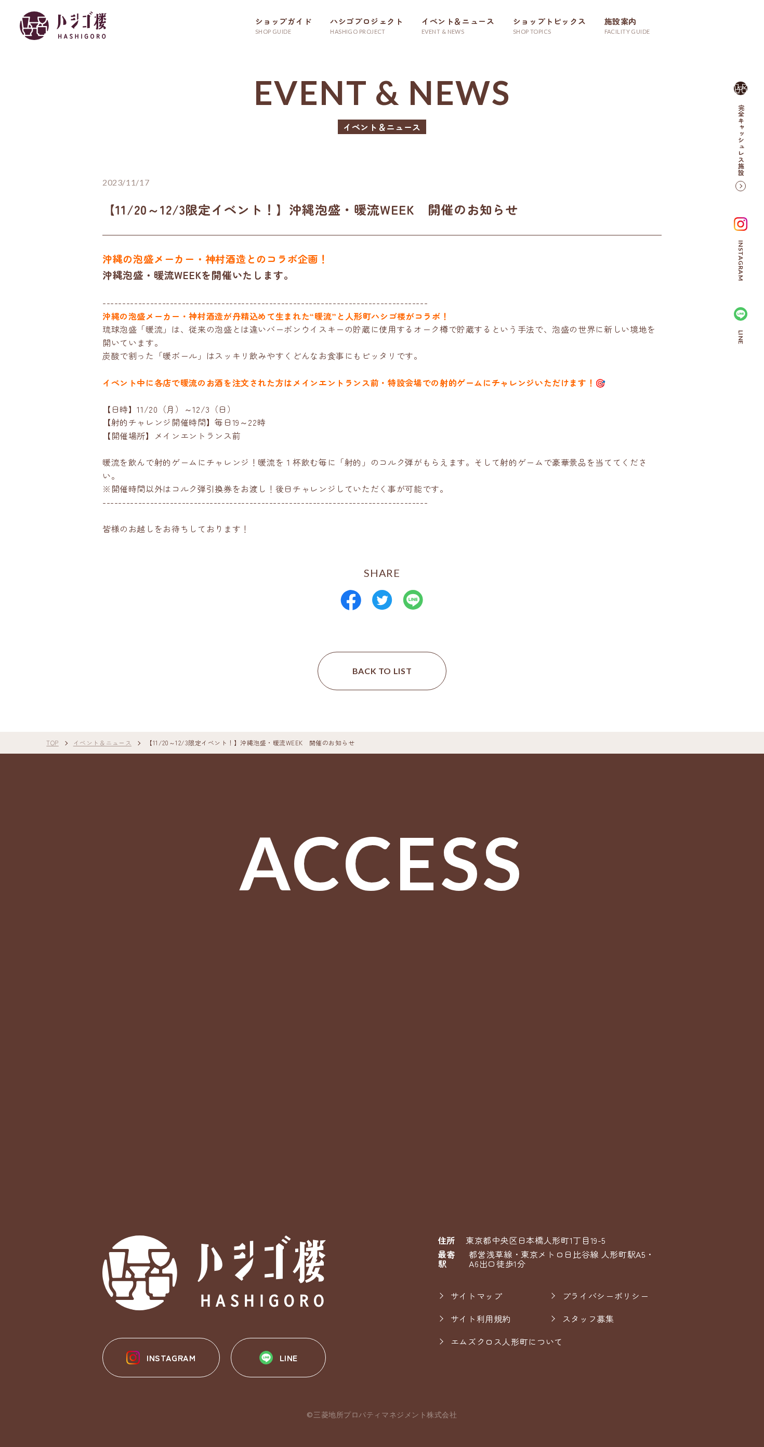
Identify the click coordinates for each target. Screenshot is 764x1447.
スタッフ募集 (588, 1318)
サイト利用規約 (481, 1318)
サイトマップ (477, 1295)
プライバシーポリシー (605, 1295)
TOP (52, 742)
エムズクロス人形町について (507, 1341)
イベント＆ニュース (102, 742)
